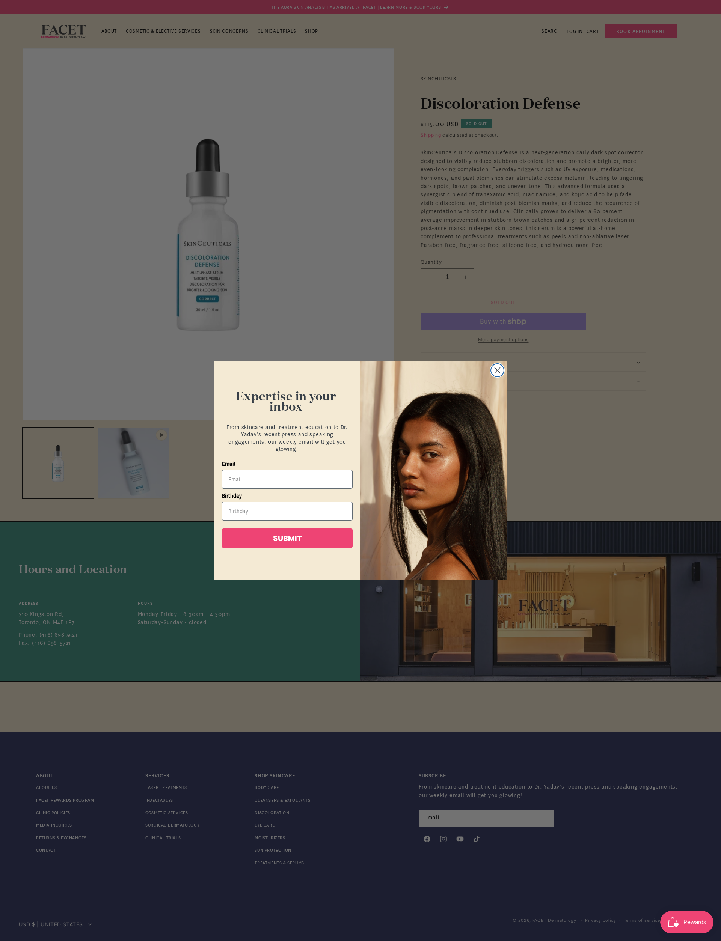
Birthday (232, 496)
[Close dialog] (497, 370)
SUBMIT (287, 538)
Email (228, 464)
